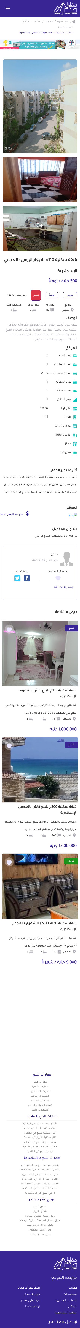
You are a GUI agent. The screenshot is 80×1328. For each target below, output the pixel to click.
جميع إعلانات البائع (63, 587)
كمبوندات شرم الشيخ (40, 1105)
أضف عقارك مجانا (29, 1288)
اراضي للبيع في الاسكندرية (40, 1193)
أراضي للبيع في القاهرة (39, 1151)
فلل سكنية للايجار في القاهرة (40, 1137)
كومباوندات (70, 1294)
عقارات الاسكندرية (40, 1091)
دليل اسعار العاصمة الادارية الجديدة (40, 1220)
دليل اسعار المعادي (40, 1230)
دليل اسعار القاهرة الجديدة (40, 1216)
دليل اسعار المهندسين (40, 1225)
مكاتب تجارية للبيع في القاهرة (40, 1142)
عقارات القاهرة (40, 1087)
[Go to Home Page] (73, 21)
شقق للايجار (40, 1211)
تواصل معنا (32, 1306)
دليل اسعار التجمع (40, 1235)
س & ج (72, 1306)
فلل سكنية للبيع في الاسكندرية (40, 1174)
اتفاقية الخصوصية (66, 1313)
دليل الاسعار (32, 1294)
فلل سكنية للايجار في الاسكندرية (40, 1179)
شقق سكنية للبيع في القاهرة (40, 1124)
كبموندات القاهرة (40, 1096)
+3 (40, 226)
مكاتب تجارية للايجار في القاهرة (40, 1147)
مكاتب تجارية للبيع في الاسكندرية (40, 1184)
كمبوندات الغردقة (40, 1101)
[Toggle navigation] (8, 8)
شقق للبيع (40, 1207)
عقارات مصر (40, 1082)
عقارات (72, 1288)
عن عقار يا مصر (30, 1300)
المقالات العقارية (66, 1300)
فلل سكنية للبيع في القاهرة (40, 1133)
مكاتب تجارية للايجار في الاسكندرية (40, 1188)
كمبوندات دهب (40, 1110)
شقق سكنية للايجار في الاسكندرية (40, 1170)
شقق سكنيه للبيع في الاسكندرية (40, 1165)
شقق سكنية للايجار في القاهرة (40, 1128)
